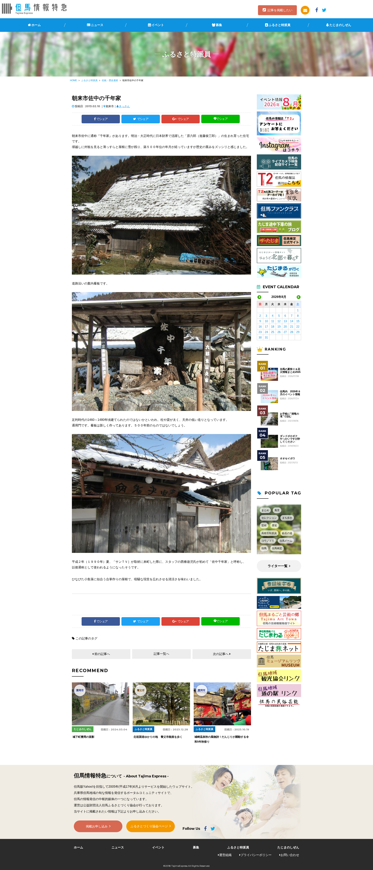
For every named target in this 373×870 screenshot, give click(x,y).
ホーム (36, 25)
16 (260, 326)
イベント (158, 25)
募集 (219, 25)
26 (279, 332)
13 (285, 321)
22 (297, 326)
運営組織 (225, 855)
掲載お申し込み (97, 826)
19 (279, 326)
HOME (73, 80)
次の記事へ (220, 654)
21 (291, 326)
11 (272, 321)
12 (279, 321)
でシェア (102, 119)
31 (266, 337)
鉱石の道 (287, 533)
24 (266, 332)
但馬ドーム (286, 540)
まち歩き (287, 517)
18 (272, 326)
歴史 (274, 525)
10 (266, 321)
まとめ (265, 510)
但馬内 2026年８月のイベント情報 (290, 393)
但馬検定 (277, 548)
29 (297, 332)
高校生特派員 (269, 533)
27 (285, 332)
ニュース (97, 25)
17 (266, 326)
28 (291, 332)
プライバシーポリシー (256, 855)
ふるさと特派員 (279, 25)
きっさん (124, 106)
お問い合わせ (290, 855)
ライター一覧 (278, 566)
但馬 (264, 548)
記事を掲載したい (280, 10)
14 (291, 321)
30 (260, 337)
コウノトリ (267, 540)
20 (285, 326)
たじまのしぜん (340, 25)
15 (297, 321)
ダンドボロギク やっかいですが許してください (290, 439)
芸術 (264, 525)
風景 (277, 510)
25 (272, 332)
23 (260, 332)
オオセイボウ (287, 458)
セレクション (269, 517)
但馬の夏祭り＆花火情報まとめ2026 (290, 370)
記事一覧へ (161, 653)
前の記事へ (102, 654)
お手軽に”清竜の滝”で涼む (289, 415)
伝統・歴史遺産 (110, 80)
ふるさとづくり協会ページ (149, 826)
